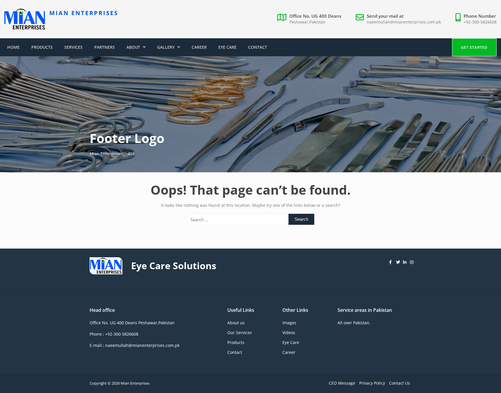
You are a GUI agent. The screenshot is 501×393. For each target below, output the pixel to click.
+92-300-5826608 (480, 22)
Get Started (474, 47)
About (133, 47)
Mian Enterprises (83, 13)
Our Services (239, 332)
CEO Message (342, 383)
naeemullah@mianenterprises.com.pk (404, 22)
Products (42, 47)
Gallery (166, 47)
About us (236, 322)
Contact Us (399, 383)
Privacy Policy (372, 383)
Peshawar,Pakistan (307, 22)
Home (13, 47)
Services (73, 47)
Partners (104, 47)
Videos (288, 332)
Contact (257, 47)
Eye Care (227, 47)
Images (289, 322)
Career (199, 47)
